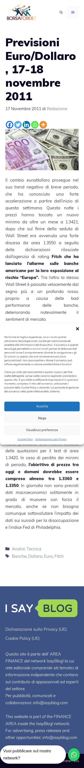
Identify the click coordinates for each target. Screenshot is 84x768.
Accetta (42, 406)
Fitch (59, 556)
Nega (42, 418)
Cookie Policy (25, 439)
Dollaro (35, 556)
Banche (19, 556)
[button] (77, 329)
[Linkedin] (26, 124)
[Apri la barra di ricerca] (61, 12)
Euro (48, 556)
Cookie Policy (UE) (22, 638)
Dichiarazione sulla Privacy (51, 439)
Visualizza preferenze (42, 430)
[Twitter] (18, 124)
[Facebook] (9, 124)
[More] (43, 124)
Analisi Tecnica (26, 548)
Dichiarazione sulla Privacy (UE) (36, 629)
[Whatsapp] (35, 124)
